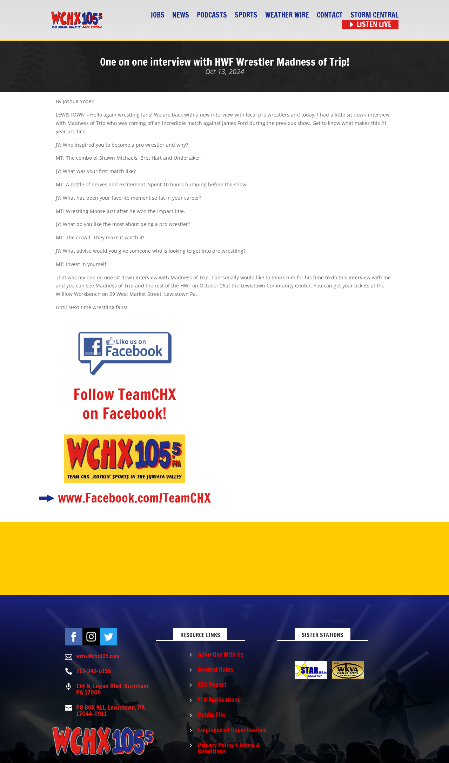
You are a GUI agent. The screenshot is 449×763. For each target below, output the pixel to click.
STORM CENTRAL (374, 15)
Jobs (157, 15)
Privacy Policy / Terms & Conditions (229, 748)
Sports (246, 15)
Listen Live (374, 24)
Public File (211, 714)
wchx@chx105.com (97, 656)
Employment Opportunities (232, 729)
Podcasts (212, 15)
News (180, 15)
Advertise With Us (220, 654)
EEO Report (212, 684)
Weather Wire (287, 15)
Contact (330, 15)
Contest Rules (215, 669)
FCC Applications (219, 699)
